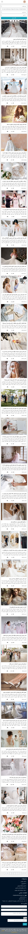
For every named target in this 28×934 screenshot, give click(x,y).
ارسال (25, 924)
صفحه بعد (7, 873)
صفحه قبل (24, 873)
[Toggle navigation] (2, 2)
